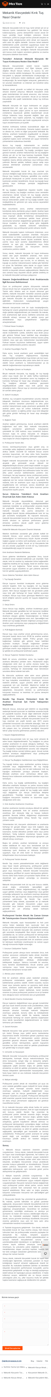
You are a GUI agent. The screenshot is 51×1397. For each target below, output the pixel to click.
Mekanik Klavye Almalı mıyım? (38, 1367)
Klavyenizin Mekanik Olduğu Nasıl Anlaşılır (38, 1373)
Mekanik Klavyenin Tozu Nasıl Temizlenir (14, 1373)
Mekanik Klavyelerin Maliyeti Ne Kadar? (38, 1378)
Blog (32, 1361)
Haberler (39, 1361)
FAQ (46, 1361)
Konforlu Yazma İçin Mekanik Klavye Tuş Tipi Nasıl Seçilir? (15, 1367)
